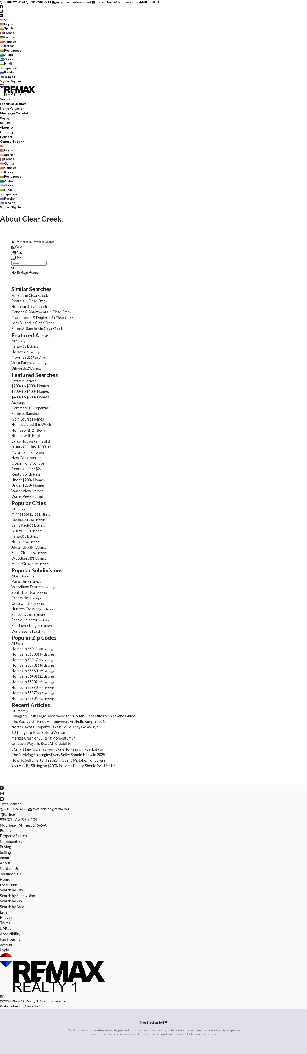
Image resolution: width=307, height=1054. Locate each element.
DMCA (5, 928)
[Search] (12, 267)
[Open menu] (1, 212)
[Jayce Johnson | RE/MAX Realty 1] (53, 990)
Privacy (6, 917)
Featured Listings (13, 104)
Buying (5, 118)
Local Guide (9, 885)
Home (5, 879)
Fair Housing (10, 939)
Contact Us (9, 868)
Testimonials (10, 874)
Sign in (16, 81)
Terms (5, 923)
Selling (5, 122)
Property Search (13, 836)
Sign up (5, 81)
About (4, 127)
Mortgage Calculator (16, 113)
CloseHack (33, 1006)
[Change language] (3, 20)
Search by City (11, 890)
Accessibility (10, 934)
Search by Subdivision (17, 895)
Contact (6, 137)
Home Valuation (12, 108)
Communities (10, 141)
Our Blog (6, 132)
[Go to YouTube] (1, 15)
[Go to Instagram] (1, 11)
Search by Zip (11, 901)
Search (5, 99)
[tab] (153, 247)
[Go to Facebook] (1, 6)
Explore (6, 830)
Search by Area (12, 907)
